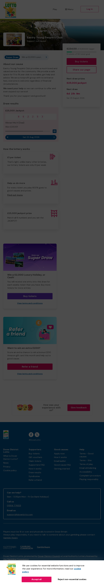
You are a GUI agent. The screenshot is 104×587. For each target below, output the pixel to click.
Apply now (59, 453)
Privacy (6, 466)
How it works (35, 468)
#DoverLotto (35, 440)
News (6, 462)
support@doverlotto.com (20, 514)
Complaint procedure (90, 475)
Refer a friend (30, 366)
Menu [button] (70, 9)
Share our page (81, 69)
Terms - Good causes (86, 455)
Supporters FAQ (37, 464)
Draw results (35, 472)
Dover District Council (49, 556)
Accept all (37, 579)
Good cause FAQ (62, 464)
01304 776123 (14, 505)
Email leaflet (60, 461)
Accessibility (85, 471)
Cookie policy (10, 470)
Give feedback (79, 407)
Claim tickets (35, 461)
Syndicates (34, 476)
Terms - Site (85, 460)
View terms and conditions (30, 303)
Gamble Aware (10, 537)
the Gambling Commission (16, 559)
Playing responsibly (88, 479)
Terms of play (86, 464)
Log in (90, 9)
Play (55, 9)
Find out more (15, 195)
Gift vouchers (35, 457)
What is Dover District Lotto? (10, 457)
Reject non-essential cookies (72, 579)
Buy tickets (81, 61)
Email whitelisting (87, 468)
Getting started (62, 468)
